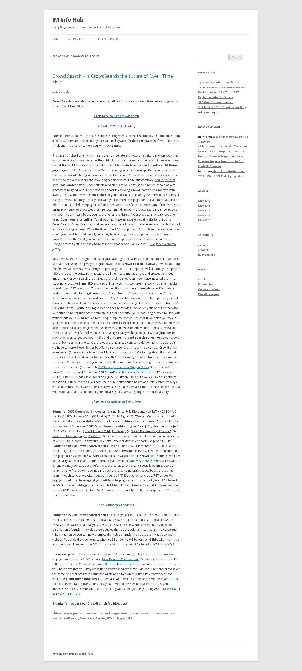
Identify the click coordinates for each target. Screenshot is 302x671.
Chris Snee (121, 278)
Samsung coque (133, 392)
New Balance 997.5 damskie (120, 559)
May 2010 (204, 220)
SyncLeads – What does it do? (218, 82)
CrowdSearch (69, 618)
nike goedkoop (96, 377)
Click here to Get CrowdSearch (116, 116)
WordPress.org (208, 294)
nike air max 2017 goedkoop (71, 288)
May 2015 (204, 205)
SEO (109, 618)
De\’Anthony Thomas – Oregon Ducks (123, 367)
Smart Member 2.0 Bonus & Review (221, 87)
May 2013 (204, 215)
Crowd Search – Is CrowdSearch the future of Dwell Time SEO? (112, 78)
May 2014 (204, 210)
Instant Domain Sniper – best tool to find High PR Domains (221, 161)
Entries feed (206, 284)
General (203, 250)
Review (100, 618)
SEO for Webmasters (106, 39)
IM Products (76, 39)
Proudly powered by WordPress (72, 653)
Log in (202, 279)
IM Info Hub (67, 19)
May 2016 (204, 200)
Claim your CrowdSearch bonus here (116, 402)
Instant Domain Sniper (214, 156)
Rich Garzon (206, 146)
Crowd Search (140, 613)
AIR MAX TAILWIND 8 (159, 544)
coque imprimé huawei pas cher (124, 318)
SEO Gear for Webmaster (215, 102)
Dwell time (87, 618)
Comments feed (209, 289)
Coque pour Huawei (141, 293)
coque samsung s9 (106, 475)
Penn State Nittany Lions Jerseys (86, 584)
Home (56, 39)
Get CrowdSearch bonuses (116, 505)
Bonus (125, 613)
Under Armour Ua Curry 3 (147, 461)
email (202, 245)
